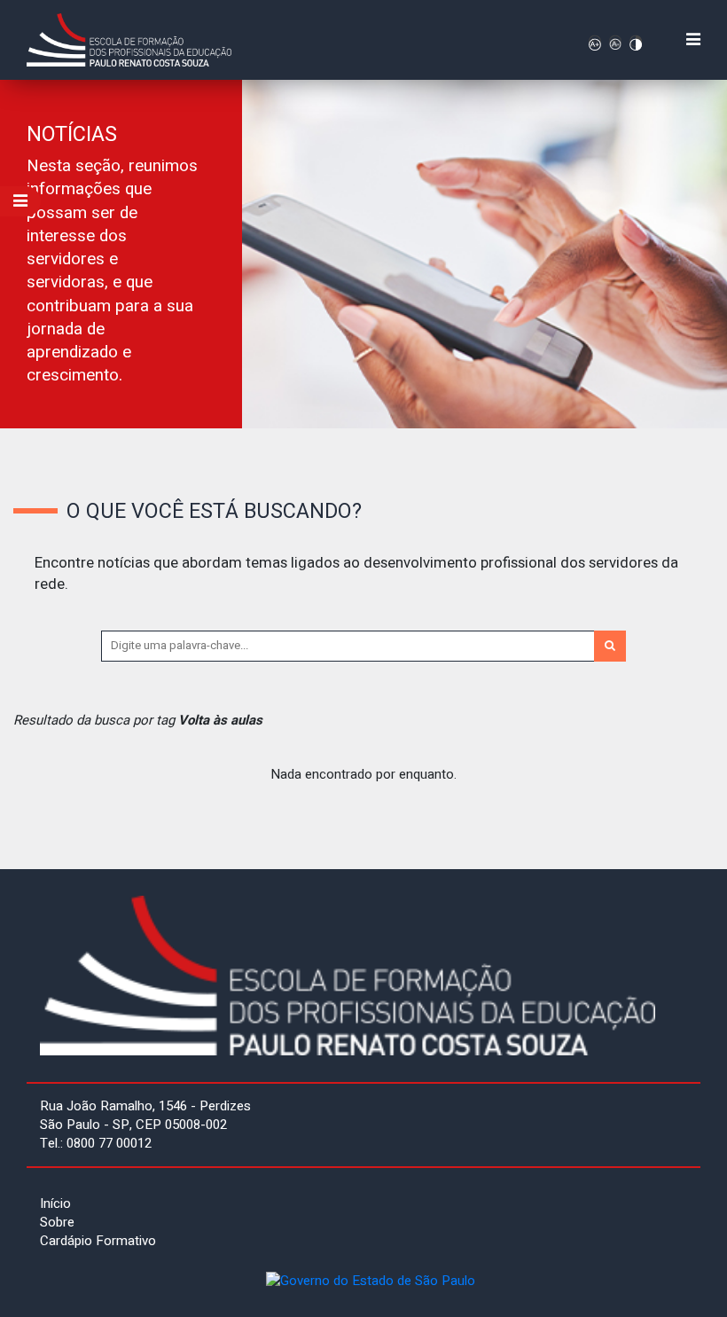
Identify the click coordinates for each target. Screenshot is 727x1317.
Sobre (57, 1222)
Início (55, 1203)
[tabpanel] (363, 254)
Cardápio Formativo (98, 1240)
